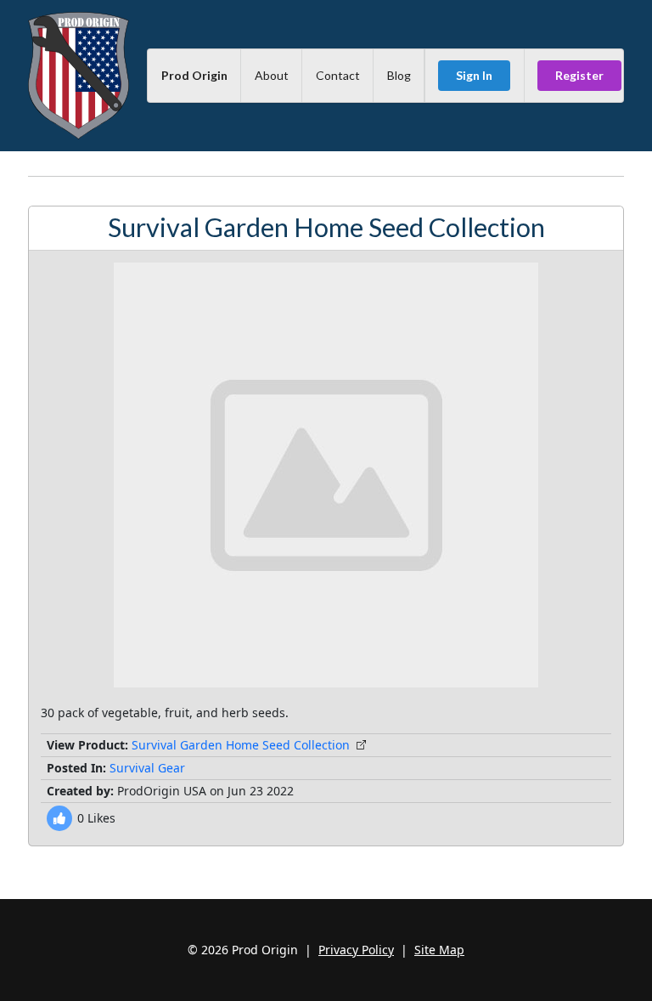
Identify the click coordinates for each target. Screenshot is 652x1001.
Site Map (439, 950)
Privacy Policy (356, 950)
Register (579, 75)
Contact (338, 75)
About (272, 75)
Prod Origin (194, 75)
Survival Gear (147, 768)
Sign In (474, 75)
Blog (399, 75)
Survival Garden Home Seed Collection (241, 745)
